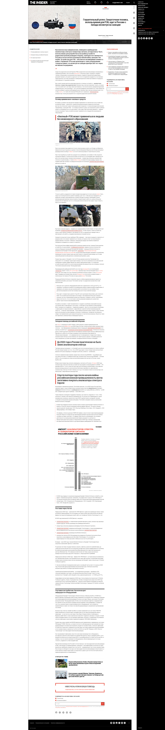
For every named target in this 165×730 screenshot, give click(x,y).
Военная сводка (143, 7)
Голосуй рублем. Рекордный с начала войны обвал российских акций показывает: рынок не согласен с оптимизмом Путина (118, 57)
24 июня (94, 363)
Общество (141, 18)
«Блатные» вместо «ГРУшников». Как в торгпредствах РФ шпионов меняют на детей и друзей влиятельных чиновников (118, 63)
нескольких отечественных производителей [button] (80, 329)
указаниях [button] (81, 250)
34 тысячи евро (74, 270)
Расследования (143, 3)
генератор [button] (58, 270)
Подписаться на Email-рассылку (148, 32)
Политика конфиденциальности (58, 722)
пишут (59, 324)
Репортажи (141, 5)
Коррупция (141, 14)
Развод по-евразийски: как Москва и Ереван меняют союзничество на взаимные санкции (118, 53)
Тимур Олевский (109, 35)
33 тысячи (99, 272)
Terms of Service (62, 707)
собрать (71, 151)
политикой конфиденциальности (83, 706)
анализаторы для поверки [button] (97, 161)
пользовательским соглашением (71, 706)
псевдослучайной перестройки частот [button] (71, 230)
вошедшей (86, 269)
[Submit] (102, 703)
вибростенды (77, 159)
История (140, 23)
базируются (80, 274)
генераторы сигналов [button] (62, 521)
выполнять (77, 73)
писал (83, 275)
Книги (140, 25)
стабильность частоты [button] (77, 247)
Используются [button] (94, 91)
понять (61, 91)
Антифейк (141, 12)
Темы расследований (145, 28)
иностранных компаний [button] (94, 328)
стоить (101, 270)
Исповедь (141, 16)
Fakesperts (141, 30)
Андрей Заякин (101, 35)
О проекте (32, 722)
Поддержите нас (117, 2)
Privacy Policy (58, 707)
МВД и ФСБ (68, 326)
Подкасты (141, 9)
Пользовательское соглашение (42, 722)
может (98, 194)
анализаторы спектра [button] (90, 530)
